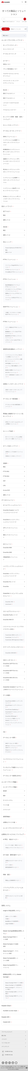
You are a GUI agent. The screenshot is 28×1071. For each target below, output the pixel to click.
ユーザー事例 (24, 21)
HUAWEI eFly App (9, 1054)
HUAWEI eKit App (8, 1051)
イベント (18, 21)
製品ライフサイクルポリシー (9, 21)
